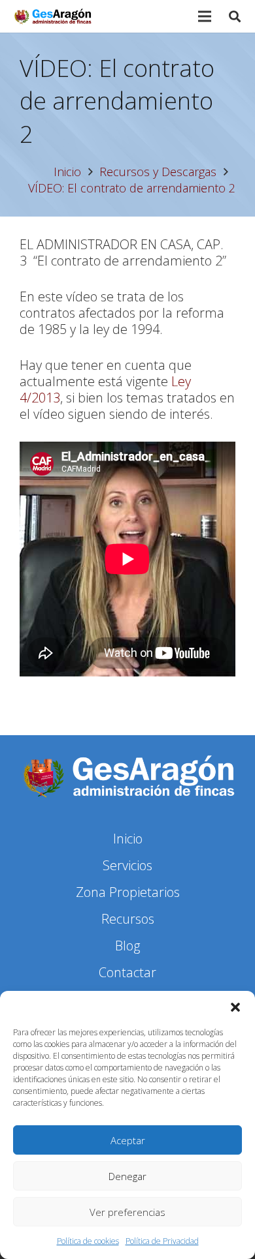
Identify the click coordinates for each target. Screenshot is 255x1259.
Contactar (127, 972)
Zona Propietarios (128, 892)
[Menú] (205, 16)
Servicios (127, 865)
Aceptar (127, 1140)
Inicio (128, 838)
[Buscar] (235, 16)
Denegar (127, 1176)
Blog (127, 945)
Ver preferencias (127, 1212)
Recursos (127, 919)
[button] (235, 1007)
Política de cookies (88, 1241)
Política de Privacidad (162, 1241)
